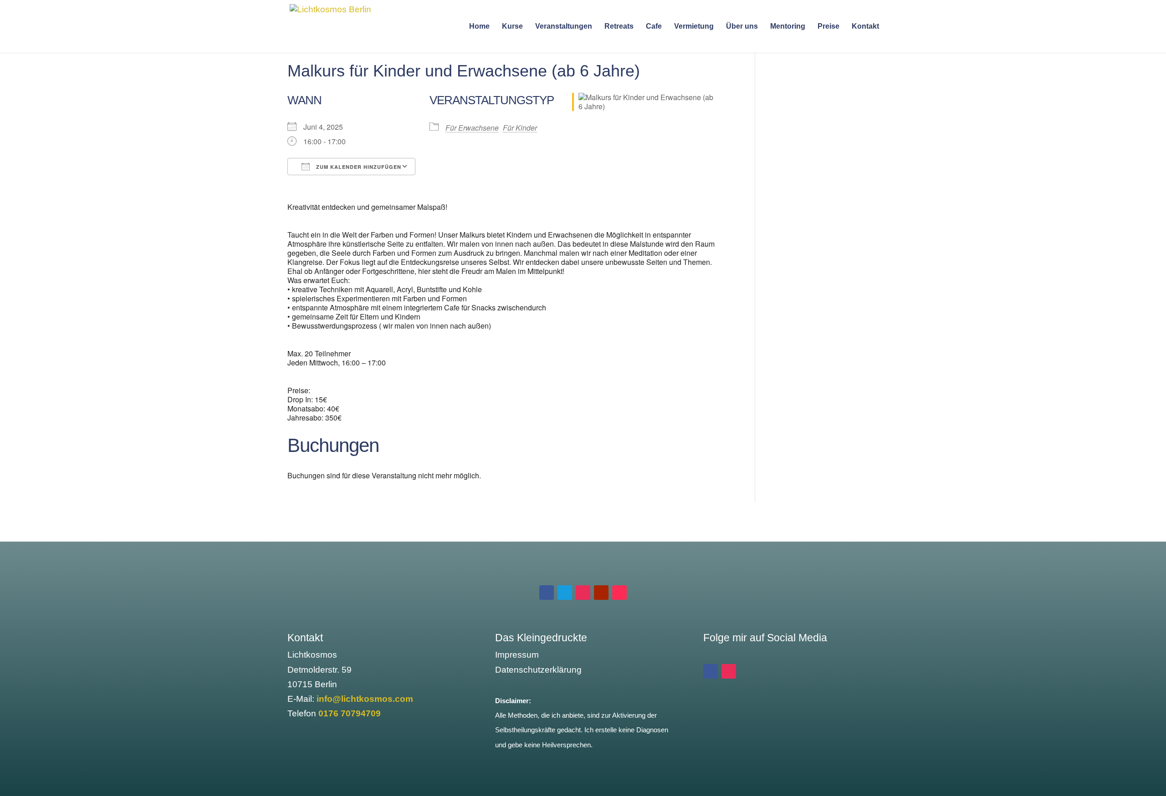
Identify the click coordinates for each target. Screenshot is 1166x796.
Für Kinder (520, 127)
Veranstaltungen (563, 26)
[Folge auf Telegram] (564, 592)
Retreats (619, 26)
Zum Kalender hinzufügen (357, 166)
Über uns (742, 26)
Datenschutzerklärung (538, 669)
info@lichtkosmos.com (365, 699)
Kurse (512, 26)
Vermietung (694, 26)
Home (479, 26)
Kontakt (865, 26)
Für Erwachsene (472, 127)
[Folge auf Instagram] (583, 592)
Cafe (654, 26)
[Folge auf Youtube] (601, 592)
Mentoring (787, 26)
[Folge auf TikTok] (619, 592)
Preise (828, 26)
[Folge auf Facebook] (546, 592)
